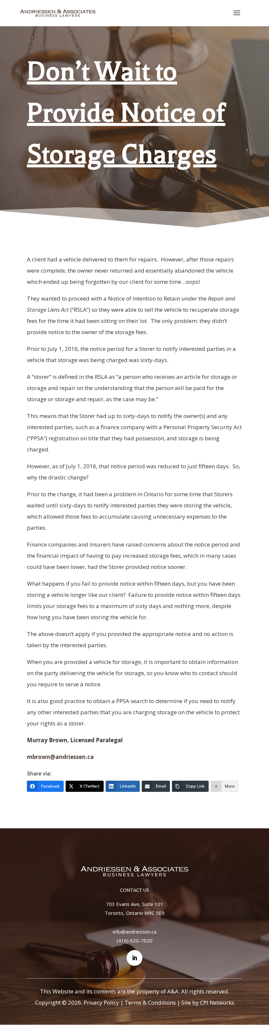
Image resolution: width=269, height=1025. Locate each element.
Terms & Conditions (150, 1002)
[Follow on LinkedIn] (134, 958)
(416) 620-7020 (134, 940)
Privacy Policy (101, 1002)
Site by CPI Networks (207, 1002)
